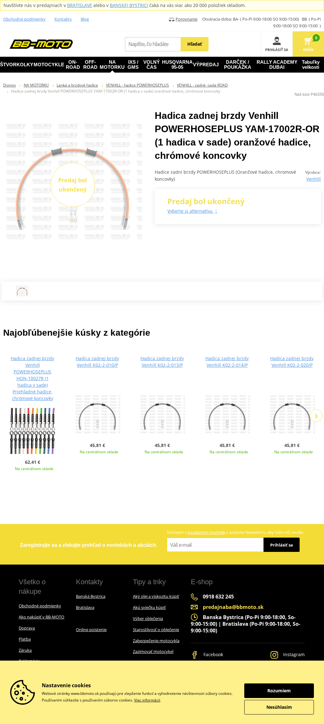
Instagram (293, 654)
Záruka (25, 650)
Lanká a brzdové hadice (77, 85)
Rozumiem (279, 691)
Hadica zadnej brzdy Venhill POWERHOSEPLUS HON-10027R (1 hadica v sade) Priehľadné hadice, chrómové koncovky (32, 378)
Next (316, 415)
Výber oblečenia (148, 618)
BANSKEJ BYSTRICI (129, 5)
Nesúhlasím (279, 707)
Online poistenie (91, 629)
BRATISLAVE (79, 5)
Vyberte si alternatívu (190, 211)
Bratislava (85, 607)
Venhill (313, 179)
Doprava (27, 628)
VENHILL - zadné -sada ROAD (202, 85)
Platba (25, 639)
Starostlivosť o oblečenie (156, 629)
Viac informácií (147, 700)
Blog (85, 19)
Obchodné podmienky (24, 19)
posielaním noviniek (206, 532)
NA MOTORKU (36, 85)
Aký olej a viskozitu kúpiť (156, 596)
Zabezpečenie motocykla (156, 640)
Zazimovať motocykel (153, 651)
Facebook (212, 654)
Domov (9, 85)
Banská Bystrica (90, 596)
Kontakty (63, 19)
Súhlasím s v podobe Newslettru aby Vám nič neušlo (235, 532)
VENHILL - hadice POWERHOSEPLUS (137, 85)
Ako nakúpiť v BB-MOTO (41, 617)
